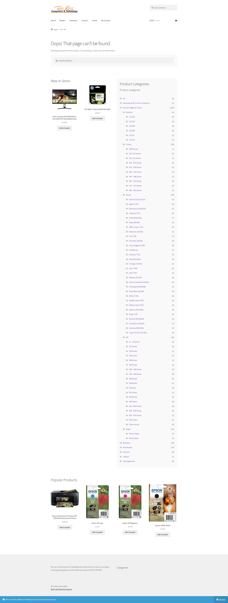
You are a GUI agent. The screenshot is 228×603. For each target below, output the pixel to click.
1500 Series (133, 149)
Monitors (126, 443)
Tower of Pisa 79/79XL (138, 332)
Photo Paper (134, 433)
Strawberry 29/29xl (136, 323)
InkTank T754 (134, 254)
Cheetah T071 (134, 213)
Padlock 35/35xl (135, 277)
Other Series (134, 424)
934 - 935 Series (135, 410)
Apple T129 (133, 204)
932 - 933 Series (135, 406)
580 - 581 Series (135, 190)
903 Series (133, 397)
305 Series (133, 365)
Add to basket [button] (64, 128)
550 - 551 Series (135, 181)
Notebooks (127, 447)
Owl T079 (133, 273)
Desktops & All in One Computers (136, 103)
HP (127, 337)
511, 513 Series (135, 158)
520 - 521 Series (135, 163)
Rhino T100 (133, 296)
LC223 (131, 135)
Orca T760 (133, 268)
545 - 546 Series (135, 176)
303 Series (133, 355)
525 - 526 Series (135, 167)
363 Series (133, 378)
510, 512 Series (135, 153)
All (124, 98)
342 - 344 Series (135, 374)
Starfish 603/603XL (136, 319)
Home (53, 20)
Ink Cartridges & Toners (132, 107)
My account (105, 20)
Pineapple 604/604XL (137, 286)
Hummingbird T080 (137, 245)
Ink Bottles (133, 250)
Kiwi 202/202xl (135, 259)
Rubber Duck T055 (136, 300)
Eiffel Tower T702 (136, 227)
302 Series (133, 351)
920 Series (133, 401)
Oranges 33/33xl (135, 264)
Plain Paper (133, 438)
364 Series (133, 383)
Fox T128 (132, 236)
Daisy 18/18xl (134, 222)
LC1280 (132, 130)
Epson (128, 195)
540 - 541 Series (135, 172)
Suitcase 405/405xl (136, 328)
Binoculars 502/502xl (137, 208)
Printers (126, 452)
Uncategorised (129, 461)
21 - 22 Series (134, 342)
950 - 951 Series (135, 415)
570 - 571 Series (135, 185)
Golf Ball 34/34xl (136, 241)
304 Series (133, 360)
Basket (62, 20)
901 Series (133, 392)
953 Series (133, 420)
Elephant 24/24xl (136, 231)
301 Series (133, 346)
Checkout (73, 20)
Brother (129, 112)
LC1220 (132, 117)
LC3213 (132, 140)
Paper (128, 429)
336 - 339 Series (135, 369)
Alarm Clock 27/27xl (137, 199)
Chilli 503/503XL (135, 218)
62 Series (132, 388)
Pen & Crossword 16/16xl (139, 282)
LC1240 (132, 126)
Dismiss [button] (222, 599)
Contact (84, 20)
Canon (128, 144)
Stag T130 (133, 314)
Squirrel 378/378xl (136, 310)
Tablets (126, 456)
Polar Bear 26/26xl (136, 291)
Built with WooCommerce (61, 589)
